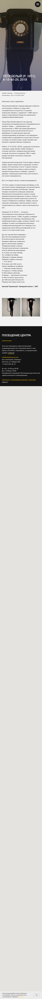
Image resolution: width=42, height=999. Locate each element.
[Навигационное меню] (37, 4)
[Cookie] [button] (21, 997)
